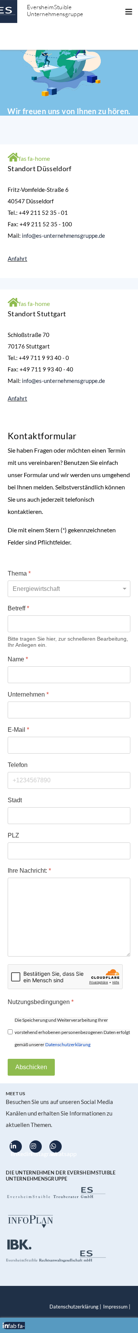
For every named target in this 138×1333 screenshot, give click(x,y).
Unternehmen (28, 694)
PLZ (13, 835)
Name (18, 659)
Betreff (18, 608)
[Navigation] (128, 11)
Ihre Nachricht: (29, 870)
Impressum (115, 1307)
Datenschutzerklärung (67, 1044)
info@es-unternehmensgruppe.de (63, 235)
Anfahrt (17, 258)
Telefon (18, 765)
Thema (19, 573)
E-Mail (18, 729)
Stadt (15, 800)
